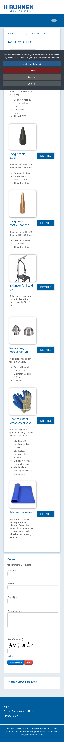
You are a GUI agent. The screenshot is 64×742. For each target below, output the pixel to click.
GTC (41, 734)
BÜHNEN (12, 34)
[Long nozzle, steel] (22, 136)
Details (45, 155)
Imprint (7, 706)
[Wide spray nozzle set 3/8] (22, 330)
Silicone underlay (20, 512)
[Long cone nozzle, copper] (22, 203)
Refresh (11, 656)
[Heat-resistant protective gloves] (22, 401)
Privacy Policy (11, 716)
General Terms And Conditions (18, 711)
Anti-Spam (15, 639)
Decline (32, 70)
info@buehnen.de (29, 734)
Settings (32, 77)
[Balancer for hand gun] (22, 268)
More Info (32, 83)
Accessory (22, 34)
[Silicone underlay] (22, 494)
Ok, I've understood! (32, 63)
